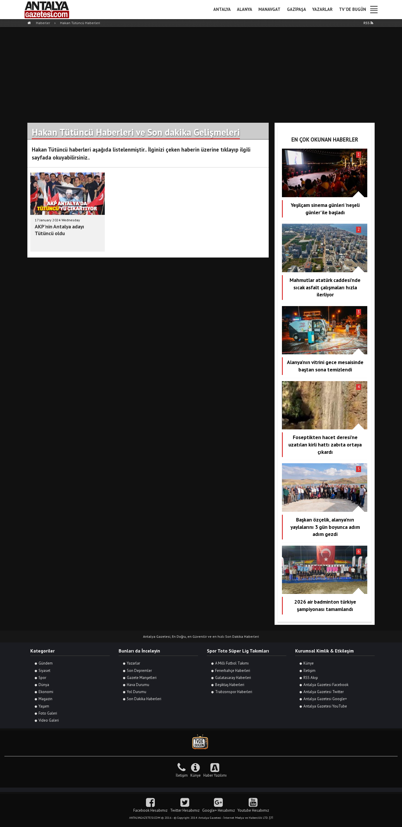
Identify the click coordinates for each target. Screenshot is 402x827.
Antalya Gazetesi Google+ (325, 698)
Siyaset (44, 670)
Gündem (46, 663)
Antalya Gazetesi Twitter (323, 691)
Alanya (244, 9)
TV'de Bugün (352, 9)
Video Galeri (49, 720)
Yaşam (44, 706)
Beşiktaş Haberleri (229, 684)
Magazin (45, 698)
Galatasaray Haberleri (233, 677)
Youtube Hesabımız (253, 810)
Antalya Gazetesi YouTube (325, 706)
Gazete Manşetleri (142, 677)
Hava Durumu (138, 684)
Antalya (222, 9)
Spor (42, 677)
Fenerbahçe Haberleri (232, 670)
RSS (367, 23)
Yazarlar (322, 9)
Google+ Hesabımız (218, 810)
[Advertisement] (201, 71)
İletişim (309, 670)
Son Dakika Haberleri (144, 698)
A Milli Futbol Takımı (232, 663)
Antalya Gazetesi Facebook (325, 684)
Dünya (44, 684)
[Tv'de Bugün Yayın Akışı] (201, 742)
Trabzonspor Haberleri (233, 691)
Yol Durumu (136, 691)
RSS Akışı (310, 677)
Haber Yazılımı (215, 775)
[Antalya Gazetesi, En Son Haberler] (50, 9)
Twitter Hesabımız (185, 810)
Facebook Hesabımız (150, 810)
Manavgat (269, 9)
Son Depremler (139, 670)
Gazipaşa (296, 9)
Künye (308, 663)
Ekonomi (46, 691)
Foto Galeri (48, 713)
